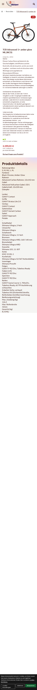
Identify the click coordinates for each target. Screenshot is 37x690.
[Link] (3, 4)
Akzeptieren (31, 685)
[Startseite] (2, 11)
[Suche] (34, 4)
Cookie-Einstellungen (6, 686)
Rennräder (9, 11)
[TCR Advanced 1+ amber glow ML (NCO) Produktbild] (18, 32)
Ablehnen (20, 685)
